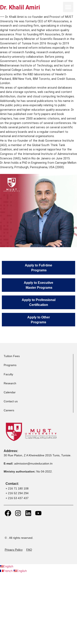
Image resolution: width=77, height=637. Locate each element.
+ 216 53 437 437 (17, 498)
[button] (68, 7)
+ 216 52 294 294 (17, 493)
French (8, 571)
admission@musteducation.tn (33, 463)
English (8, 566)
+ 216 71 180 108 (17, 488)
